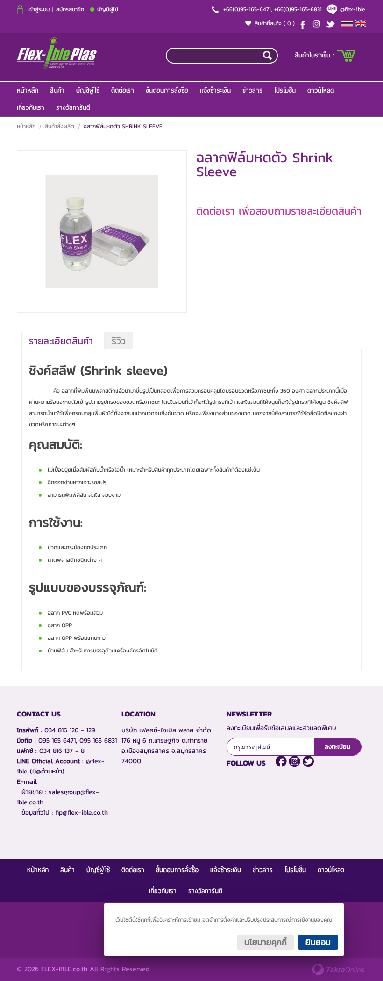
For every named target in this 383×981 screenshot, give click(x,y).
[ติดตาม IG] (318, 23)
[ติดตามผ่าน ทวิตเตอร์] (332, 23)
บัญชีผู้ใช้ (107, 9)
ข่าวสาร (252, 90)
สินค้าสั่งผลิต (59, 126)
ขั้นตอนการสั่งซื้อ (167, 90)
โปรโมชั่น (285, 90)
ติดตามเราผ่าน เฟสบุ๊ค (281, 761)
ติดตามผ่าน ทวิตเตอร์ (308, 761)
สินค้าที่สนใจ (275, 23)
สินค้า (57, 90)
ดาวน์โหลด (320, 90)
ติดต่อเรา (122, 90)
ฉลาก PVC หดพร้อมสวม (75, 613)
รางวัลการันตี (73, 107)
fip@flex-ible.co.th (82, 812)
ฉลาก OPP (60, 625)
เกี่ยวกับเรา (30, 107)
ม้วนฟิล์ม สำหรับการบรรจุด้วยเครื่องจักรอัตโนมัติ (103, 650)
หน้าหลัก (27, 90)
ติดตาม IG (294, 761)
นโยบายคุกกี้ (265, 942)
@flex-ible (352, 9)
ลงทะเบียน (337, 746)
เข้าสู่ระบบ (39, 9)
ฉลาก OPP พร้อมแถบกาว (77, 638)
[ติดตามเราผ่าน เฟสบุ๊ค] (304, 23)
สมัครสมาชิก (70, 9)
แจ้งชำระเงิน (215, 90)
